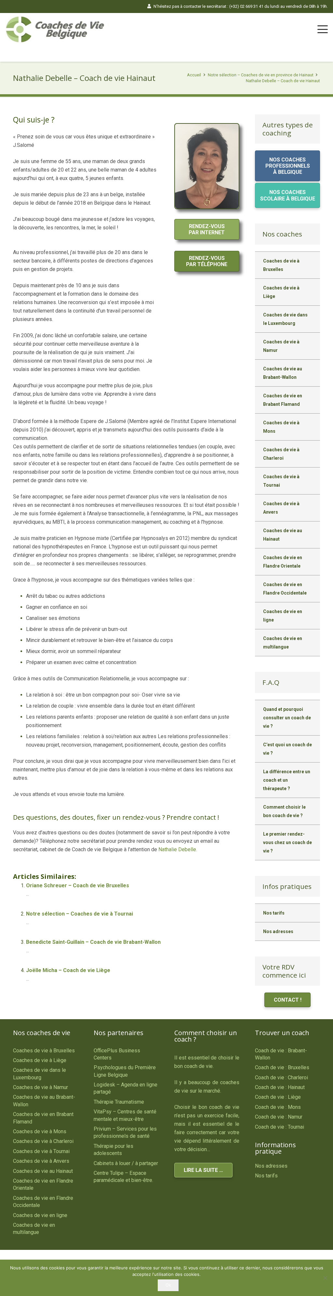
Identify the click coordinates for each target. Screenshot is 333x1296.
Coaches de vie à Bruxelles (281, 265)
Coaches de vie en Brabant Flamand (282, 400)
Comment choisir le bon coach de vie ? (284, 811)
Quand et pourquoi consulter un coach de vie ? (287, 718)
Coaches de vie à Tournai (281, 481)
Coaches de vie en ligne (282, 615)
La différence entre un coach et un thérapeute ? (286, 780)
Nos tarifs (274, 913)
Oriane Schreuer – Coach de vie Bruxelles (77, 885)
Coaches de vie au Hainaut (282, 535)
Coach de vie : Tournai (279, 1127)
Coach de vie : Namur (278, 1117)
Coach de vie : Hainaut (280, 1087)
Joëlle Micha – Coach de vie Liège (68, 970)
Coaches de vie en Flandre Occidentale (285, 589)
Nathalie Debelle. (177, 849)
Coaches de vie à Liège (281, 292)
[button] (322, 29)
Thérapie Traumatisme (119, 1102)
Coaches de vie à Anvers (281, 508)
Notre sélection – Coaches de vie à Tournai (79, 914)
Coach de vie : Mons (278, 1107)
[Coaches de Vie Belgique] (57, 29)
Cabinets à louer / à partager (126, 1163)
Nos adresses (278, 931)
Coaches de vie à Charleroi (281, 454)
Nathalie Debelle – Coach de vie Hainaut (283, 80)
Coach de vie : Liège (278, 1097)
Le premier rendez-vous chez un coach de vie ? (287, 842)
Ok (168, 1285)
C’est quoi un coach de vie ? (287, 749)
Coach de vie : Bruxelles (282, 1067)
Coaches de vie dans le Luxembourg (285, 319)
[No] (325, 1278)
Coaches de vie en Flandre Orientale (282, 562)
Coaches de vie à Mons (281, 427)
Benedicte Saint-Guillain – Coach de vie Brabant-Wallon (93, 942)
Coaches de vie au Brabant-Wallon (282, 373)
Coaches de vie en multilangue (282, 642)
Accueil (194, 74)
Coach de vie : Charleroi (281, 1077)
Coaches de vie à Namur (281, 346)
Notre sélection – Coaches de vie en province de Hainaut (260, 74)
